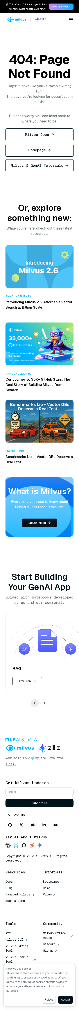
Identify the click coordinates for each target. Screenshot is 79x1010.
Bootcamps (51, 882)
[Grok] (24, 846)
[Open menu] (71, 19)
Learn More (37, 523)
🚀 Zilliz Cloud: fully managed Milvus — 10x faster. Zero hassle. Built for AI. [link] (26, 6)
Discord (49, 944)
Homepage (37, 150)
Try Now (25, 681)
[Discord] (32, 825)
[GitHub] (9, 825)
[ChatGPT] (8, 846)
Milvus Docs (37, 134)
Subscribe (39, 803)
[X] (21, 825)
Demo (46, 888)
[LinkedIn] (44, 825)
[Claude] (31, 846)
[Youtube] (55, 825)
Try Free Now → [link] (61, 6)
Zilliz (10, 764)
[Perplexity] (16, 846)
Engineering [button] (14, 451)
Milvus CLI (14, 939)
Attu (9, 933)
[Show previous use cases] (35, 703)
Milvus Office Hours (54, 935)
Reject (49, 999)
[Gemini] (39, 846)
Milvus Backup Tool (16, 959)
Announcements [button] (18, 296)
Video (47, 894)
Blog (9, 888)
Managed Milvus (17, 894)
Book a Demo (15, 901)
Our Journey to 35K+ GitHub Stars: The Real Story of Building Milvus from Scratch (37, 384)
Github (48, 951)
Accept (65, 999)
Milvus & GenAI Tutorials (37, 165)
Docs (9, 882)
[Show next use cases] (44, 703)
